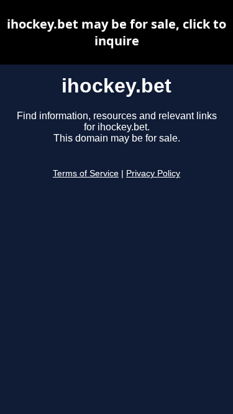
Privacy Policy (153, 173)
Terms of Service (86, 173)
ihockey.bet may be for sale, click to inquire (116, 32)
